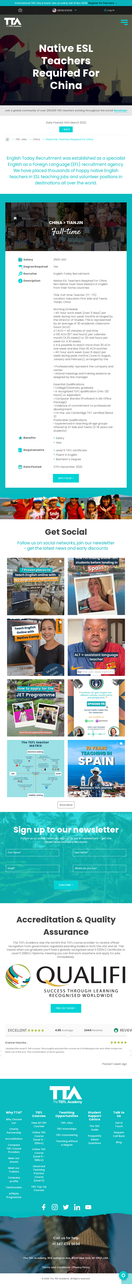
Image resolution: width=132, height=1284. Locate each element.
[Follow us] (77, 1207)
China (37, 139)
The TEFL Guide (94, 1127)
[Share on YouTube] (88, 1207)
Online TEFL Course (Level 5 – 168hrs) (39, 1155)
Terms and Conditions (56, 1267)
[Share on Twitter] (66, 1207)
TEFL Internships (66, 1129)
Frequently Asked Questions (94, 1139)
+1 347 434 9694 (66, 1244)
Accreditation (14, 1139)
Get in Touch (119, 1124)
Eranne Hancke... (16, 1043)
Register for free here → (102, 3)
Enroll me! (120, 110)
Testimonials (14, 1187)
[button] (35, 586)
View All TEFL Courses (39, 1124)
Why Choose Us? (14, 1121)
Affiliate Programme (13, 1195)
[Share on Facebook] (44, 1207)
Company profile (14, 1179)
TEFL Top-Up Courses (39, 1188)
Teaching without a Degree (67, 1143)
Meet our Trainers (13, 1169)
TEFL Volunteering (67, 1135)
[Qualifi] (66, 981)
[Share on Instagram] (55, 1207)
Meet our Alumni (13, 1160)
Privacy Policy (81, 1267)
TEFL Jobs (21, 139)
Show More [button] (66, 805)
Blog (119, 1142)
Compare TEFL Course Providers (14, 1148)
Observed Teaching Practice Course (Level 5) (39, 1173)
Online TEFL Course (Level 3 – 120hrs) (39, 1138)
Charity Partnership (14, 1130)
